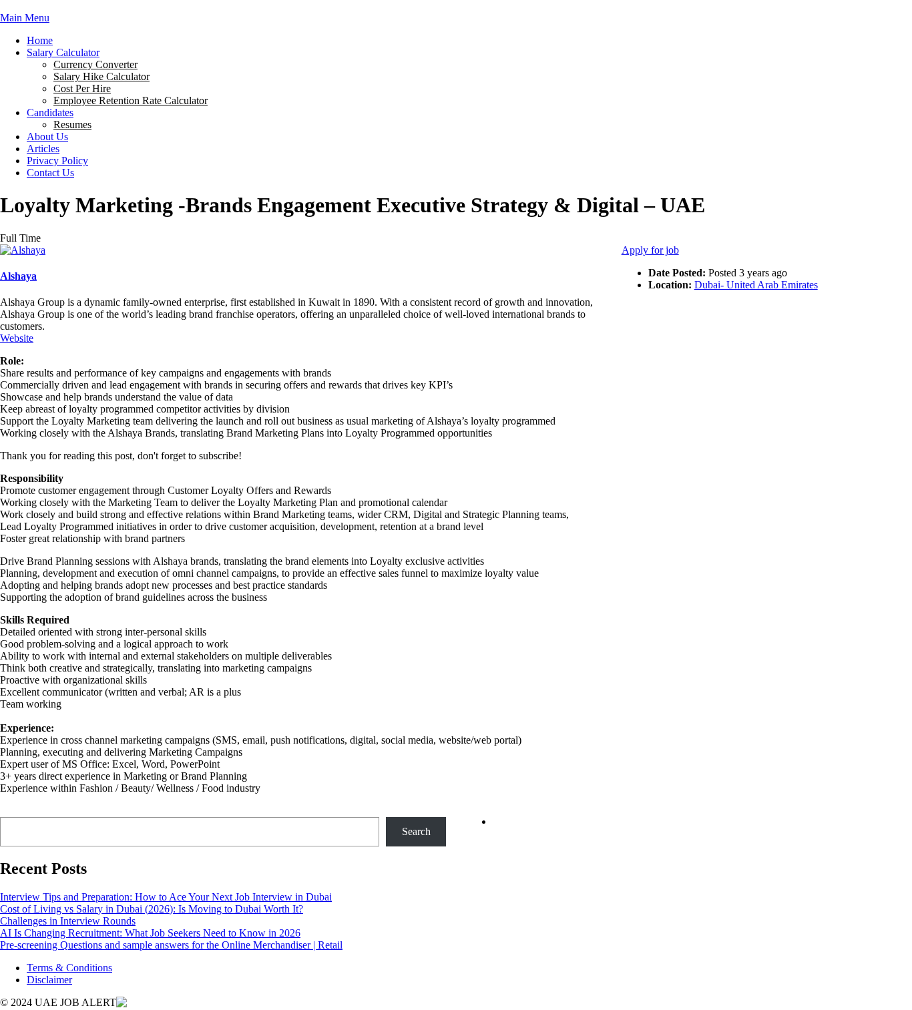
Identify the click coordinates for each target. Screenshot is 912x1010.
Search (14, 810)
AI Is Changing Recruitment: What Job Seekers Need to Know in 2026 (150, 933)
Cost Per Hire (82, 88)
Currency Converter (95, 64)
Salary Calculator (63, 52)
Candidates (50, 112)
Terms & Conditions (69, 967)
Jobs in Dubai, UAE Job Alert (63, 5)
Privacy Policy (57, 160)
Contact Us (50, 172)
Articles (43, 148)
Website (16, 338)
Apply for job (650, 250)
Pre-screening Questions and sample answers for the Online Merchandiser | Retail (171, 945)
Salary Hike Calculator (101, 76)
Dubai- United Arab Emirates (756, 284)
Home (40, 40)
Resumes (72, 124)
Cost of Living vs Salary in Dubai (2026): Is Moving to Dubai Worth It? (151, 909)
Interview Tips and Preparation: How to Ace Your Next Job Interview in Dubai (166, 897)
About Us (47, 136)
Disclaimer (49, 979)
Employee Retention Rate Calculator (130, 100)
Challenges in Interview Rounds (68, 921)
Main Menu (24, 17)
